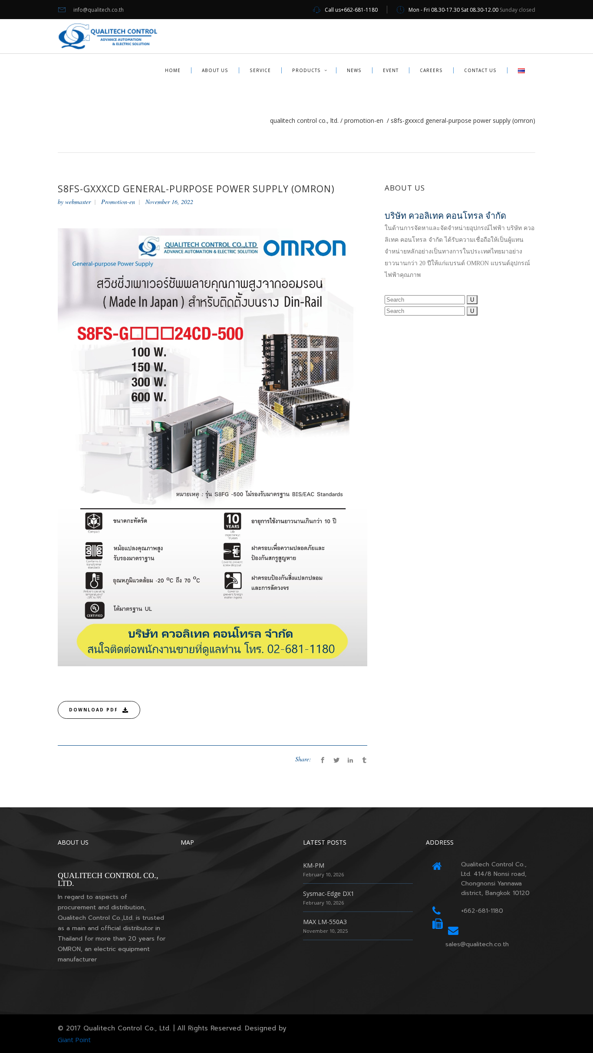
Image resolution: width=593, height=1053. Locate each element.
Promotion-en (363, 121)
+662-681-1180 (482, 910)
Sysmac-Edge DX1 (328, 893)
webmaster (78, 201)
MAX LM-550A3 (325, 922)
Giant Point (74, 1039)
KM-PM (313, 865)
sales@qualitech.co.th (477, 944)
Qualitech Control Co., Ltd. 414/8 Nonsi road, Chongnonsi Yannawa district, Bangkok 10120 (495, 879)
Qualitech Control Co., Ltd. (304, 121)
